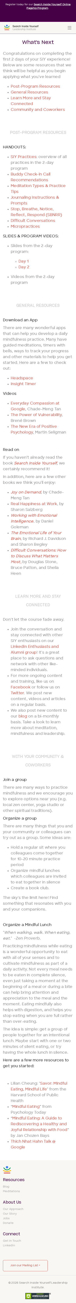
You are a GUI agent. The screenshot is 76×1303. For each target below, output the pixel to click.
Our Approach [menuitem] (13, 1209)
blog (23, 716)
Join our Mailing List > (25, 1265)
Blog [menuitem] (6, 1186)
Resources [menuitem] (14, 1180)
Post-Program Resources (35, 87)
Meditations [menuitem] (11, 1191)
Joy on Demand (26, 492)
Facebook (20, 687)
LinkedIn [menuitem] (9, 1245)
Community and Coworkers (38, 110)
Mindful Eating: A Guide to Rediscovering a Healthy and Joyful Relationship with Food (39, 1124)
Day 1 (23, 261)
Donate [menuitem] (8, 1223)
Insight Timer (23, 384)
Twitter (17, 693)
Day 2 (24, 267)
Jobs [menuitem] (6, 1218)
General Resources (29, 92)
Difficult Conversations (33, 221)
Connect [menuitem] (11, 1234)
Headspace (22, 378)
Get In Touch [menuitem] (12, 1241)
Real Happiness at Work (34, 504)
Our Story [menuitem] (10, 1213)
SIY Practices (23, 157)
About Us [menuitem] (12, 1202)
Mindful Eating (26, 1107)
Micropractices (25, 227)
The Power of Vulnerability (36, 415)
